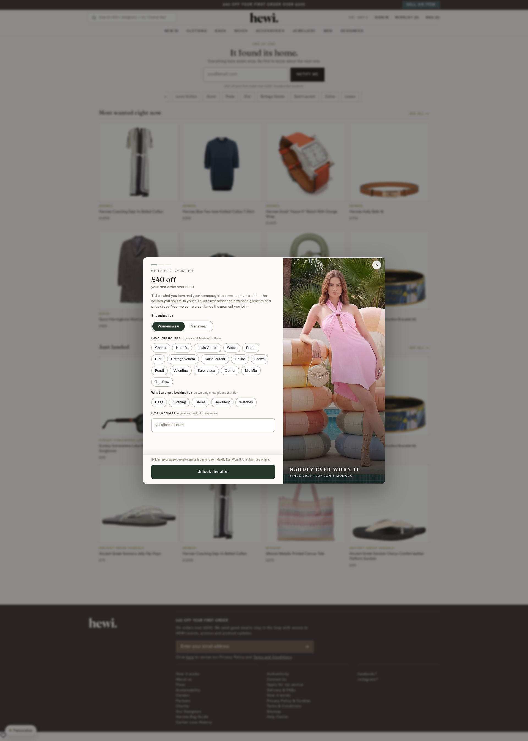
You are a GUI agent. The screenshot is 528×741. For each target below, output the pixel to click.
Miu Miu (251, 371)
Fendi (159, 371)
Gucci (232, 348)
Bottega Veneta (183, 359)
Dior (158, 359)
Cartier (230, 371)
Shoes (200, 402)
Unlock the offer (213, 471)
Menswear (199, 326)
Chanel (160, 348)
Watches (246, 402)
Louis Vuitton (208, 348)
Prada (250, 348)
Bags (159, 402)
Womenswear (168, 326)
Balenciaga (206, 371)
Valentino (181, 371)
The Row (162, 382)
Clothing (179, 402)
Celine (240, 359)
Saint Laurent (215, 359)
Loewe (260, 359)
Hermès (182, 348)
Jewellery (222, 402)
